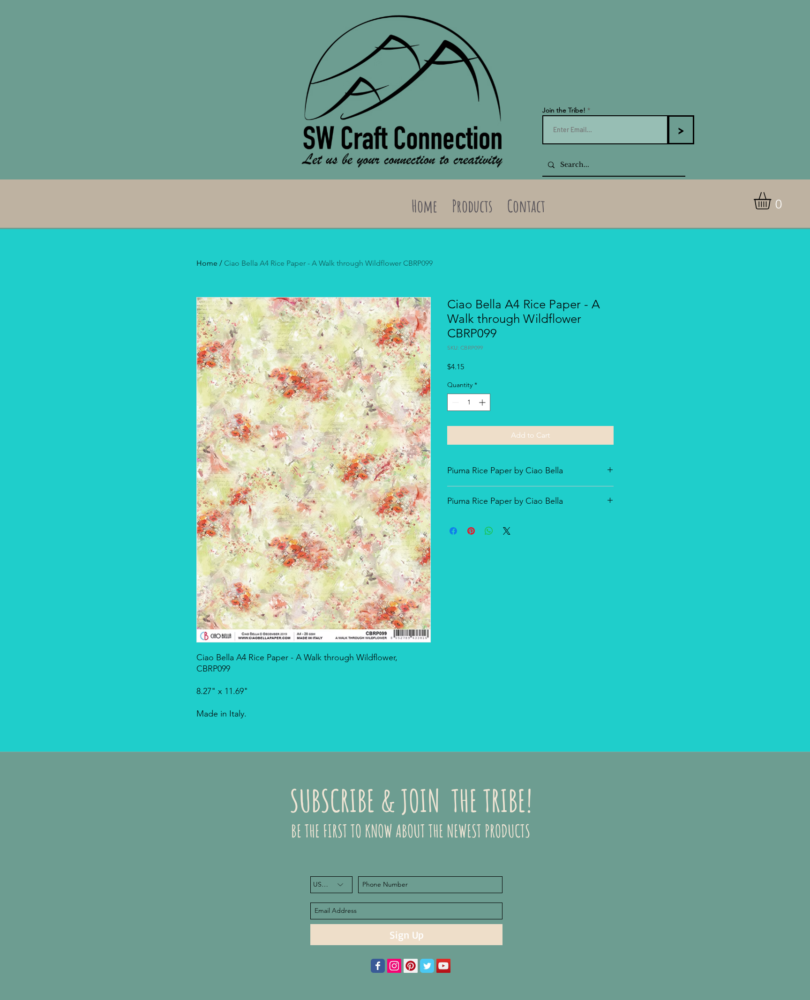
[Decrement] (454, 402)
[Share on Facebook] (453, 531)
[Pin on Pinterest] (471, 531)
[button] (772, 200)
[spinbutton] (468, 402)
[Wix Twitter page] (427, 966)
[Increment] (483, 402)
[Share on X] (506, 531)
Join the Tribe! (563, 110)
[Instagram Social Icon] (394, 966)
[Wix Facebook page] (378, 966)
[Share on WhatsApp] (489, 531)
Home (207, 263)
